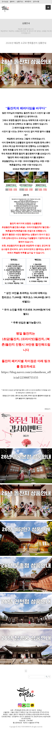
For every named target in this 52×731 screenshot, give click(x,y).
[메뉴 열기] (48, 7)
